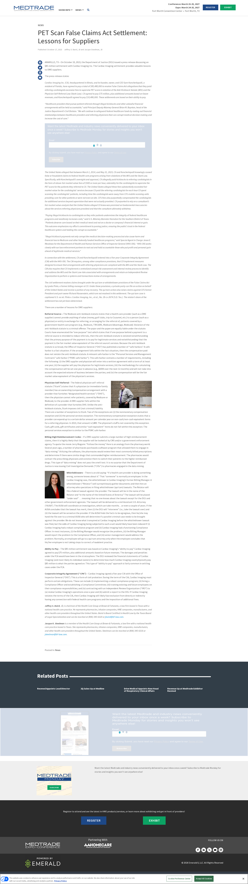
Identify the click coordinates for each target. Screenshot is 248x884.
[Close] (243, 879)
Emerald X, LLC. (196, 862)
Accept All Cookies (204, 878)
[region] (124, 879)
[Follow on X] (209, 850)
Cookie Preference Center (179, 878)
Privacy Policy (60, 881)
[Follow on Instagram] (221, 850)
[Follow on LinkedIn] (203, 850)
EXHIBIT (228, 7)
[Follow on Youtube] (215, 850)
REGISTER (210, 7)
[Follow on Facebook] (198, 850)
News (41, 25)
